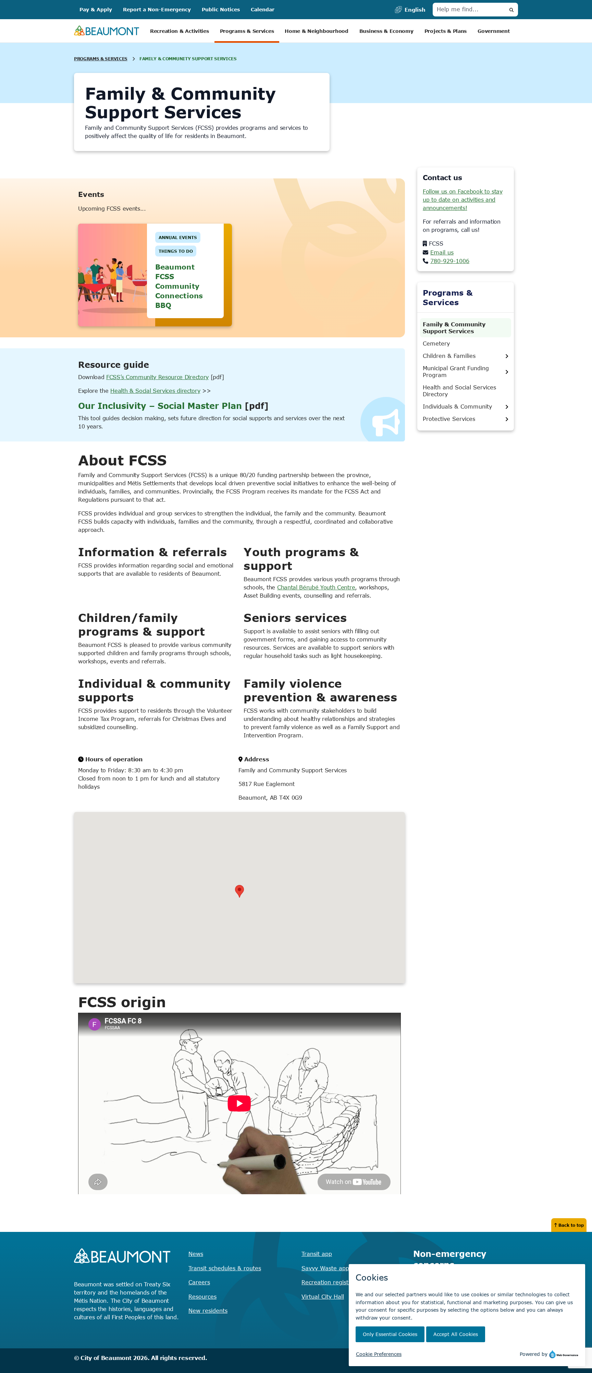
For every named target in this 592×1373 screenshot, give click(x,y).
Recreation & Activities (179, 31)
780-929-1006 (449, 261)
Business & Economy (386, 31)
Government (493, 31)
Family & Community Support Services (454, 327)
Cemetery (436, 343)
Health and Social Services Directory (459, 390)
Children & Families (449, 356)
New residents (207, 1311)
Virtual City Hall (322, 1297)
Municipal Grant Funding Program (456, 371)
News (195, 1254)
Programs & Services (247, 31)
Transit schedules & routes (224, 1268)
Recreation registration (333, 1282)
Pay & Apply (95, 9)
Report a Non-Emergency (157, 9)
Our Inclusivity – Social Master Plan (160, 406)
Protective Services (449, 419)
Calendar (262, 9)
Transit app (316, 1254)
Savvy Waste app (325, 1268)
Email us (442, 252)
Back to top (571, 1225)
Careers (199, 1282)
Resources (202, 1297)
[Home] (106, 31)
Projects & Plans (445, 31)
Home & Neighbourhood (316, 31)
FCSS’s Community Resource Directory (157, 377)
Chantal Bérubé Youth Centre (316, 587)
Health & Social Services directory (155, 391)
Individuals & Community (457, 406)
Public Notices (221, 9)
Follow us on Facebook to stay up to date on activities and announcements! (463, 199)
